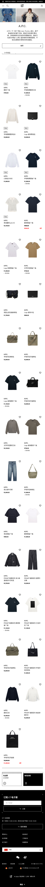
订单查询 (25, 838)
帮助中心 (4, 834)
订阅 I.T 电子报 (11, 797)
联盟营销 (25, 842)
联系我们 (25, 834)
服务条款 (4, 864)
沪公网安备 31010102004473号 (30, 868)
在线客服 (7, 818)
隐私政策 (12, 864)
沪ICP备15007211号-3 (37, 864)
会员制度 (4, 838)
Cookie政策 (21, 864)
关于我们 (4, 842)
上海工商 (10, 868)
